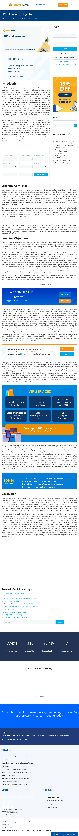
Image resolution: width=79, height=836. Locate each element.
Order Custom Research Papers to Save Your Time (17, 757)
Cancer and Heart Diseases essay (15, 617)
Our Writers (64, 736)
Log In (65, 49)
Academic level (7, 163)
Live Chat (65, 294)
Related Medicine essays (15, 77)
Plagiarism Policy (8, 740)
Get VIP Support (63, 415)
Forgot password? (65, 61)
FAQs (25, 740)
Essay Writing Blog (28, 736)
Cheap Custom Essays (8, 775)
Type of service (7, 155)
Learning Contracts (14, 68)
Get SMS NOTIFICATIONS (39, 402)
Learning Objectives (14, 71)
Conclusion (11, 74)
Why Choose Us (42, 736)
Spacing (5, 171)
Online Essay (5, 766)
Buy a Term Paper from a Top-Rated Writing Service (17, 772)
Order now (63, 5)
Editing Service (6, 760)
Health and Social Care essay (14, 593)
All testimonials (40, 697)
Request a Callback (51, 807)
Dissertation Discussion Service (11, 781)
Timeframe (37, 163)
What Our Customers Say (39, 668)
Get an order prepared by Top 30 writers (16, 415)
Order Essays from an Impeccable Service (14, 769)
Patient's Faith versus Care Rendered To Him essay (21, 607)
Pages (20, 163)
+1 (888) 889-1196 (40, 5)
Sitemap (48, 830)
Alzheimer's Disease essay (13, 596)
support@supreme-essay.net (18, 300)
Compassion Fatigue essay (13, 615)
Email (54, 32)
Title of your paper (40, 155)
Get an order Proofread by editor (63, 402)
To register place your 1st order (65, 64)
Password (56, 40)
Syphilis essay (9, 609)
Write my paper (67, 349)
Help (66, 354)
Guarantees (6, 736)
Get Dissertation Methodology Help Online (15, 785)
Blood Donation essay (11, 601)
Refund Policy (30, 830)
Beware (19, 740)
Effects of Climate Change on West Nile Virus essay (21, 604)
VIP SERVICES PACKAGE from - (40, 429)
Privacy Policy (20, 830)
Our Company (53, 736)
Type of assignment (24, 155)
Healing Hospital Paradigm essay (15, 612)
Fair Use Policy (40, 830)
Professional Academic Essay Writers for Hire (15, 778)
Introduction (12, 63)
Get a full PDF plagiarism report (39, 415)
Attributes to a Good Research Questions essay (20, 599)
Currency (21, 171)
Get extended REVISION (16, 402)
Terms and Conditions (8, 830)
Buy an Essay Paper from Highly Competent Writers (17, 763)
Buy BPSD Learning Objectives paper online (21, 66)
